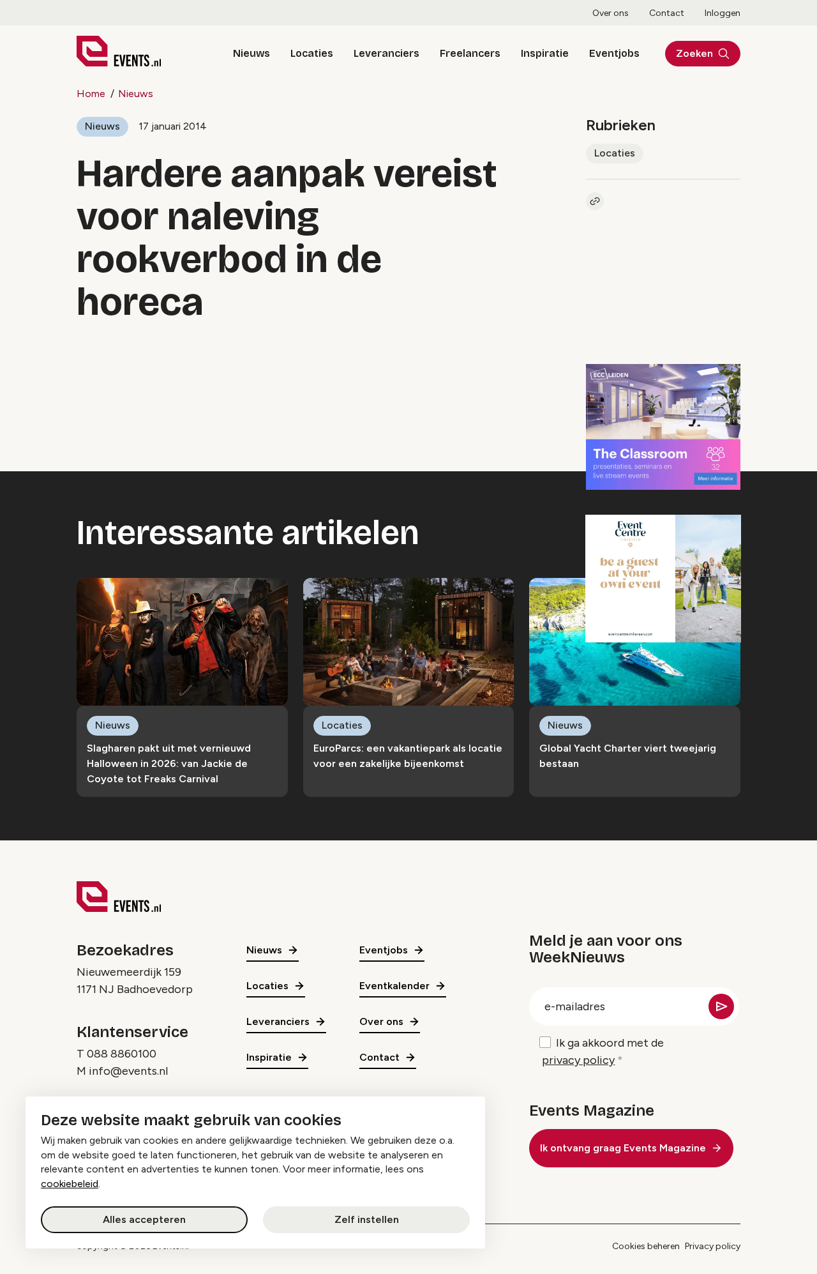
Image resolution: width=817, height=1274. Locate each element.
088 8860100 (121, 1054)
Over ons (610, 13)
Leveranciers (386, 53)
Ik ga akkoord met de (603, 1051)
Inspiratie (545, 53)
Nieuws (251, 53)
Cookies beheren (646, 1246)
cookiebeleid (69, 1184)
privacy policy (578, 1060)
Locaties (311, 53)
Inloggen (722, 13)
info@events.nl (128, 1071)
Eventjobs (614, 53)
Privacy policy (712, 1246)
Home (91, 93)
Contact (666, 13)
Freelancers (470, 53)
